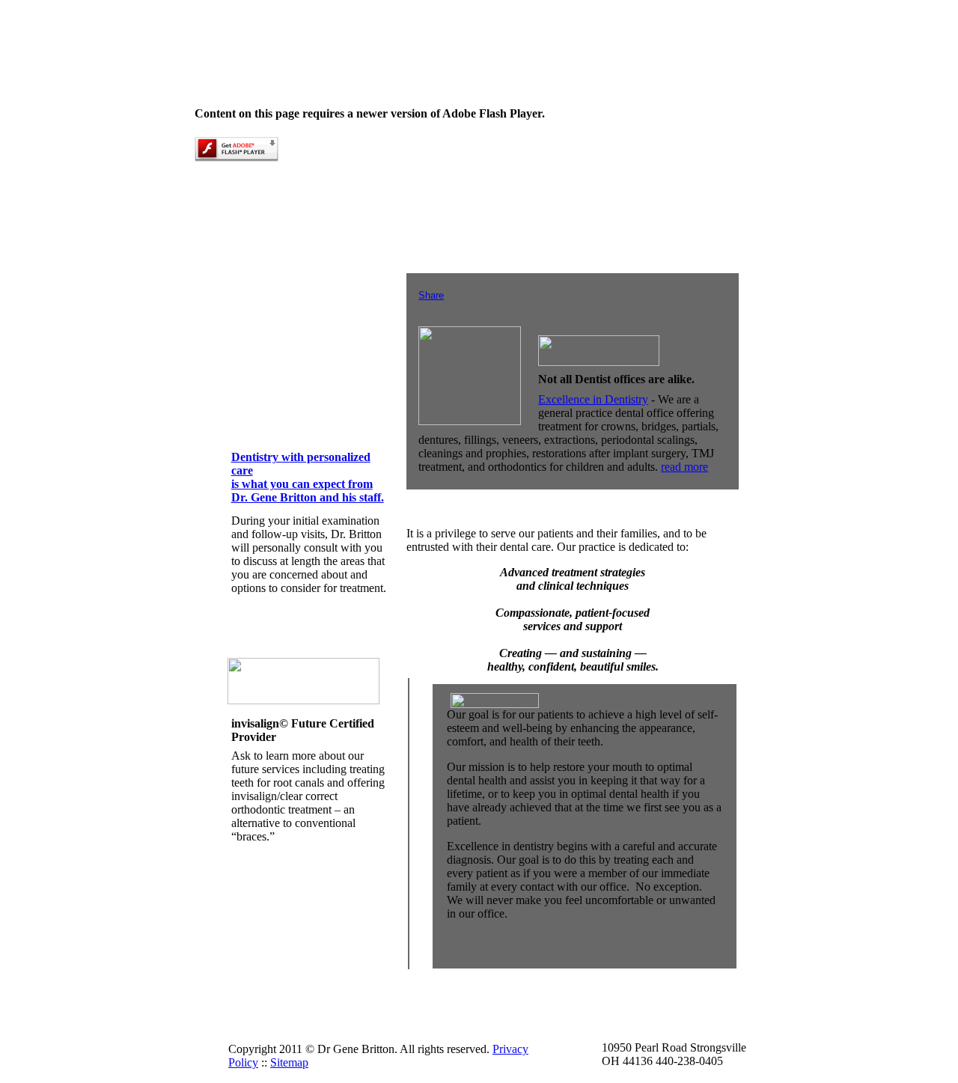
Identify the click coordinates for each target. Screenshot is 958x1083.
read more (684, 466)
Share (431, 295)
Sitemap (289, 1062)
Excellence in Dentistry (593, 399)
